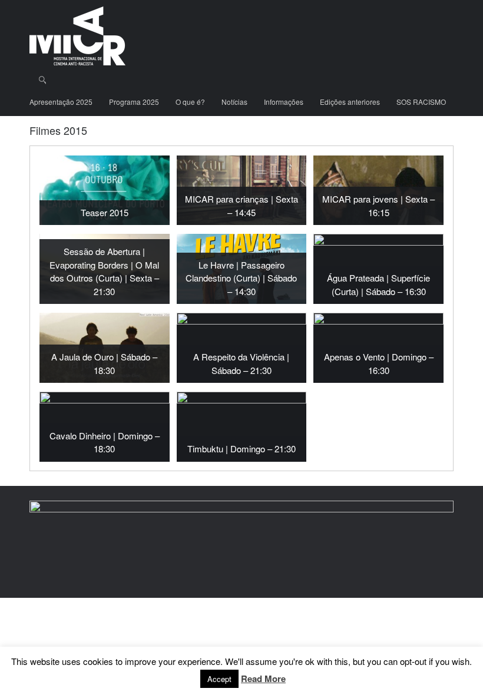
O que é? (190, 102)
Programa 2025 (134, 102)
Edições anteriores (350, 102)
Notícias (234, 102)
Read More (263, 679)
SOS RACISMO (421, 102)
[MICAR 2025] (77, 35)
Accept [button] (219, 678)
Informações (283, 102)
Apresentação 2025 (60, 102)
